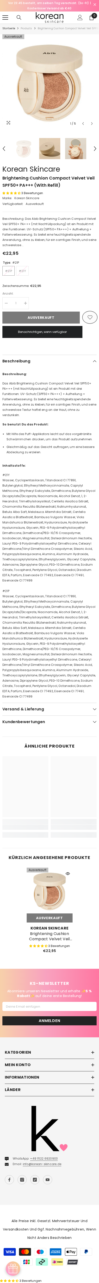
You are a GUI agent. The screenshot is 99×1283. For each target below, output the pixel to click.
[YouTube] (47, 1174)
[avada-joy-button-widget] (13, 1268)
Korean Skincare (31, 164)
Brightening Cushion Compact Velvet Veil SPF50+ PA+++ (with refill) (49, 931)
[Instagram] (22, 1174)
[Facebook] (9, 1174)
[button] (83, 118)
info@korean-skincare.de (42, 1159)
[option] (49, 3)
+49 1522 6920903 (44, 1153)
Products (26, 23)
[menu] (5, 12)
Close (95, 4)
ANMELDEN (49, 1015)
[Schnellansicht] (67, 868)
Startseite (8, 23)
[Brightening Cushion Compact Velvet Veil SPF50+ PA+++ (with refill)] (50, 885)
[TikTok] (34, 1174)
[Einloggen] (80, 12)
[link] (25, 821)
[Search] (19, 12)
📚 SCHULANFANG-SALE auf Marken (49, 3)
